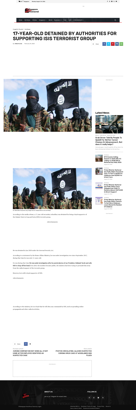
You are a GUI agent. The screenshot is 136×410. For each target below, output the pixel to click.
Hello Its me (18, 43)
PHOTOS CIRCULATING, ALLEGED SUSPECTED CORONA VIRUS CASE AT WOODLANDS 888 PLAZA (74, 353)
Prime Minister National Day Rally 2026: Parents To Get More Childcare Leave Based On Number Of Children (113, 203)
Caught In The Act (18, 29)
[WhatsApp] (121, 44)
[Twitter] (114, 1)
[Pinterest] (113, 44)
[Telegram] (112, 1)
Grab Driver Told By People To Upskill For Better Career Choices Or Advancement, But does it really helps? (108, 141)
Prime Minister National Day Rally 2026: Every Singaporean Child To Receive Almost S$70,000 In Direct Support (113, 188)
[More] (30, 344)
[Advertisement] (83, 11)
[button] (115, 20)
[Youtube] (116, 1)
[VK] (117, 44)
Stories (97, 135)
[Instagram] (110, 1)
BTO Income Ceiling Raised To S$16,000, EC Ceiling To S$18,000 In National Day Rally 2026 (112, 159)
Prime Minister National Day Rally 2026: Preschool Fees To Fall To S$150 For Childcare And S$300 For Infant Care (113, 173)
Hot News (27, 29)
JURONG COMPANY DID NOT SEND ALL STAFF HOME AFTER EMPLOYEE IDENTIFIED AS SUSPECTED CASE (30, 353)
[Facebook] (107, 1)
